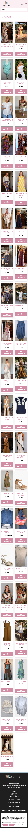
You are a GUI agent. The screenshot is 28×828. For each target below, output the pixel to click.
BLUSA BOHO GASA (21, 306)
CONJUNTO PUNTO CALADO (7, 232)
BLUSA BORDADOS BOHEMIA (21, 418)
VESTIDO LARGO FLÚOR (21, 45)
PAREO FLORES (7, 194)
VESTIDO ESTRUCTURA (7, 381)
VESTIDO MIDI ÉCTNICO (21, 232)
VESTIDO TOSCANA (21, 268)
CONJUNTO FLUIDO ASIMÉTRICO (21, 456)
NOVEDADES (6, 17)
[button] (17, 4)
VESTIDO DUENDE (7, 682)
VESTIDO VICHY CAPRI (21, 682)
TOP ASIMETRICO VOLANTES (21, 82)
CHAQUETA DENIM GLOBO (7, 531)
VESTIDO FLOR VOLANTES (7, 455)
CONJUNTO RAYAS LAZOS (7, 418)
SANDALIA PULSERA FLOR (7, 569)
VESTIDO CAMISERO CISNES (7, 606)
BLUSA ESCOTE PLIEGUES (21, 719)
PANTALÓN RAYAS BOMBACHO (7, 306)
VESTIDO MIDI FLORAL (7, 157)
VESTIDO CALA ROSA (7, 343)
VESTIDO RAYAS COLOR (21, 157)
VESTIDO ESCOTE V (21, 380)
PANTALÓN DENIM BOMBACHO (21, 343)
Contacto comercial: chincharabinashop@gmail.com (14, 785)
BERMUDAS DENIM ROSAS (21, 120)
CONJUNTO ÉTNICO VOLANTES (7, 45)
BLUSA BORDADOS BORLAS (7, 269)
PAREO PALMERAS (7, 756)
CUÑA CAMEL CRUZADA (21, 494)
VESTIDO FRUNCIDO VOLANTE (7, 644)
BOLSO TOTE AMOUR (21, 531)
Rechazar (11, 824)
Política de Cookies (10, 821)
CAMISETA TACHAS (21, 568)
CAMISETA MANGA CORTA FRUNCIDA (7, 120)
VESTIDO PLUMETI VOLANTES (21, 643)
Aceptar (5, 824)
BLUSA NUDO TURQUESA (7, 82)
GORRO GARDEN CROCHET (7, 719)
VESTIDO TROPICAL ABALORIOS (21, 606)
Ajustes (18, 824)
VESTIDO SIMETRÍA (7, 494)
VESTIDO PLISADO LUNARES (21, 194)
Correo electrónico (8, 812)
